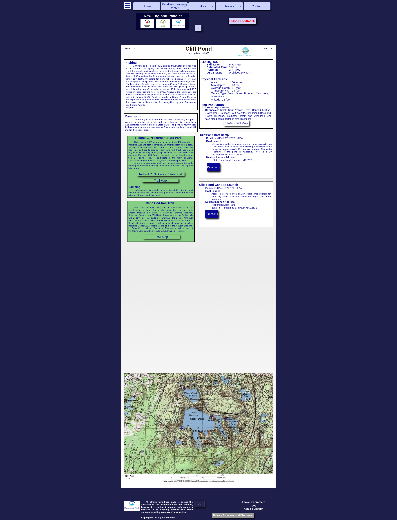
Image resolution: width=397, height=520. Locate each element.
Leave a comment (253, 502)
